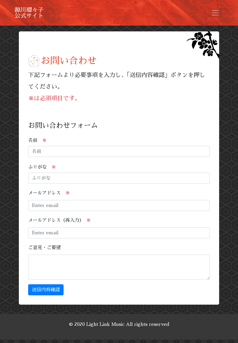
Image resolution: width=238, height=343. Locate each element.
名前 (37, 140)
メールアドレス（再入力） (59, 220)
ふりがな (42, 167)
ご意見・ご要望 (44, 247)
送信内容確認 (46, 289)
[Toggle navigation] (215, 13)
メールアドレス (49, 193)
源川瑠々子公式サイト (29, 13)
